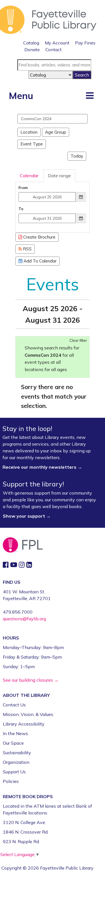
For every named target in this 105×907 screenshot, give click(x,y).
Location (29, 132)
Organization (16, 762)
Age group (55, 132)
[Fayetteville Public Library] (48, 19)
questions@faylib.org (24, 618)
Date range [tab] (59, 175)
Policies (11, 781)
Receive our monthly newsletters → (43, 467)
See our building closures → (31, 680)
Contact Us (14, 705)
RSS (27, 249)
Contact (53, 49)
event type (31, 144)
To (20, 208)
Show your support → (27, 516)
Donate (32, 49)
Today (77, 156)
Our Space (13, 743)
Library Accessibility (24, 724)
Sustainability (17, 752)
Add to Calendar (39, 261)
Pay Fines (85, 43)
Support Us (14, 771)
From (23, 187)
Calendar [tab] (29, 175)
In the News (15, 733)
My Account (57, 43)
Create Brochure (38, 237)
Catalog (31, 43)
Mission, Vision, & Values (28, 714)
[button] (90, 95)
